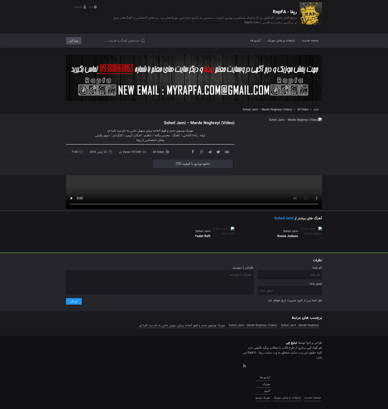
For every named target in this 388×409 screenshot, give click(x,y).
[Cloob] (227, 151)
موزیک (266, 384)
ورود (90, 6)
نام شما (317, 267)
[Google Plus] (201, 151)
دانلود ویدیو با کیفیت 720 (192, 164)
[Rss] (244, 365)
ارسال (74, 301)
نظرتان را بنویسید (243, 267)
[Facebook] (193, 151)
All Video (303, 109)
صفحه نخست (310, 40)
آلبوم (267, 391)
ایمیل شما (316, 283)
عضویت (77, 6)
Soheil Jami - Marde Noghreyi (300, 325)
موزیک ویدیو (263, 397)
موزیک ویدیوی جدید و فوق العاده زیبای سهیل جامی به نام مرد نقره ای (182, 325)
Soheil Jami (283, 218)
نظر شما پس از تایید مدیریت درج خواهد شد (295, 300)
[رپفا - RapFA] (311, 16)
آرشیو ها (255, 40)
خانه (316, 109)
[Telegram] (210, 151)
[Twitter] (218, 151)
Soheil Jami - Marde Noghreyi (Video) (253, 325)
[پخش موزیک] (194, 102)
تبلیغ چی (291, 342)
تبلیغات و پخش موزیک (281, 40)
